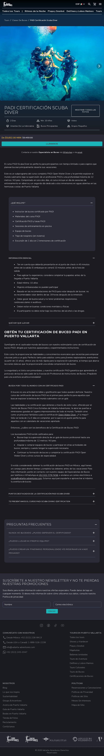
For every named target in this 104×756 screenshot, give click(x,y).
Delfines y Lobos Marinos (80, 11)
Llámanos (52, 144)
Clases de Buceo (19, 20)
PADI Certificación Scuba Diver (43, 20)
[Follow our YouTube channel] (62, 625)
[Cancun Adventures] (31, 739)
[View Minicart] (94, 4)
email (79, 152)
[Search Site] (89, 4)
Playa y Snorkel (56, 11)
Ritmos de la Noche (35, 11)
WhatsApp (67, 152)
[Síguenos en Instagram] (41, 625)
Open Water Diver (67, 414)
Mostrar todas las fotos (85, 111)
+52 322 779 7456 (48, 475)
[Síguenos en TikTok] (55, 625)
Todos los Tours (11, 11)
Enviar (52, 611)
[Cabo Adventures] (12, 739)
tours (6, 20)
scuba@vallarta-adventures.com (26, 478)
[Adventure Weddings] (82, 739)
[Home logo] (7, 4)
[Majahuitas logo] (55, 739)
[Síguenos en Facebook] (48, 625)
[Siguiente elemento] (99, 66)
